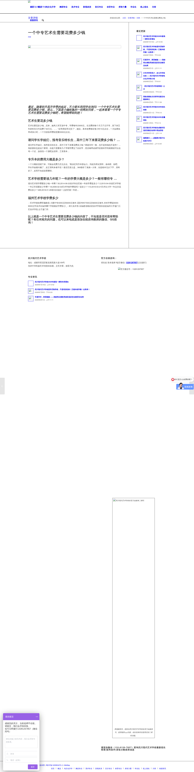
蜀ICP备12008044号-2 (54, 765)
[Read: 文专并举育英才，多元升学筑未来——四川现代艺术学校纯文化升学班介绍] (139, 74)
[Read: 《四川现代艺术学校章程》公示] (139, 87)
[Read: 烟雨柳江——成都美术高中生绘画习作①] (139, 139)
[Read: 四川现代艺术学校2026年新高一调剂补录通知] (139, 38)
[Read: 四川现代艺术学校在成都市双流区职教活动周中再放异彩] (139, 129)
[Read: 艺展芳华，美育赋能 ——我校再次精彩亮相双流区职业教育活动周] (139, 61)
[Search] (43, 20)
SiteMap (67, 765)
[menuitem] (32, 6)
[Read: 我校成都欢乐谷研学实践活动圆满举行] (139, 98)
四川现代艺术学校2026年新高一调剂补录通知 (52, 282)
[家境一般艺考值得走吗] (2, 386)
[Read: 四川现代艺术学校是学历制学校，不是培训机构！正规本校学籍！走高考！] (139, 48)
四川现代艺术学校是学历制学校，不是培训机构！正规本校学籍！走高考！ (154, 49)
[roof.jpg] (74, 74)
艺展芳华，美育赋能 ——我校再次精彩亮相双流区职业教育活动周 (154, 63)
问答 (29, 37)
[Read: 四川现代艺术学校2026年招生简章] (139, 108)
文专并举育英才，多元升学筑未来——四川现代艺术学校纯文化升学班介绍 (154, 76)
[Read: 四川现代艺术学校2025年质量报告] (139, 119)
